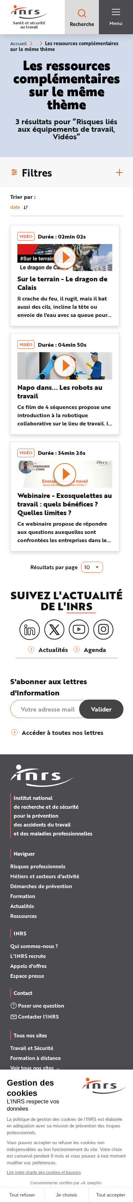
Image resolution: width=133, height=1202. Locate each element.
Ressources (23, 916)
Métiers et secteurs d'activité (44, 876)
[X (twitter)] (54, 629)
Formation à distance (35, 1058)
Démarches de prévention (41, 886)
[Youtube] (79, 629)
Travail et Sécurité (31, 1048)
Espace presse (27, 976)
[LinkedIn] (29, 630)
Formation (22, 896)
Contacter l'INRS (38, 1016)
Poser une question (41, 1005)
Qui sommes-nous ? (34, 946)
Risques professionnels (37, 866)
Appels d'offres (28, 966)
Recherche (82, 24)
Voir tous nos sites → (35, 1068)
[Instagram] (103, 629)
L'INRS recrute (28, 956)
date (15, 207)
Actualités (22, 906)
